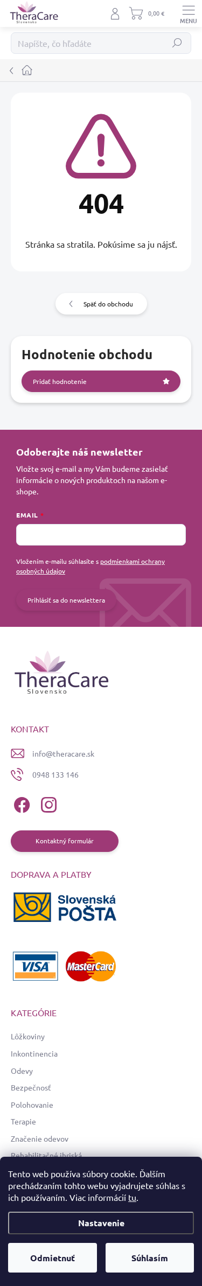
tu (132, 1197)
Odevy (22, 1070)
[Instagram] (47, 803)
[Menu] (188, 13)
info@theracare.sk (63, 753)
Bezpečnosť (31, 1087)
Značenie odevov (39, 1138)
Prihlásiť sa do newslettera (66, 600)
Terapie (23, 1121)
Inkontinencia (34, 1053)
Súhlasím (149, 1257)
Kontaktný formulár (65, 840)
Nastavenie (101, 1222)
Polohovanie (32, 1104)
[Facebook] (20, 803)
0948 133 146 (55, 774)
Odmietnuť (52, 1257)
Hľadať (177, 43)
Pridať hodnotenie (60, 381)
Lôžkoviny (28, 1036)
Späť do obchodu (108, 303)
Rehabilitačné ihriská (46, 1155)
